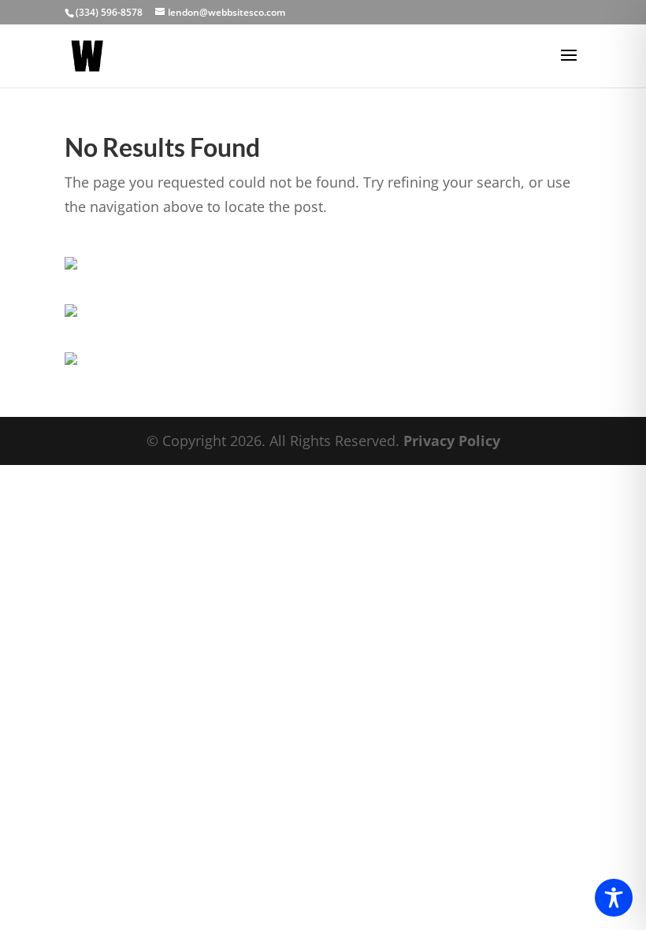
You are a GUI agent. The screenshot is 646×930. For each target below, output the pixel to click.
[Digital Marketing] (71, 311)
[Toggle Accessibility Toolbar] (613, 897)
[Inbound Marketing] (71, 264)
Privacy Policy (451, 440)
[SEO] (71, 359)
